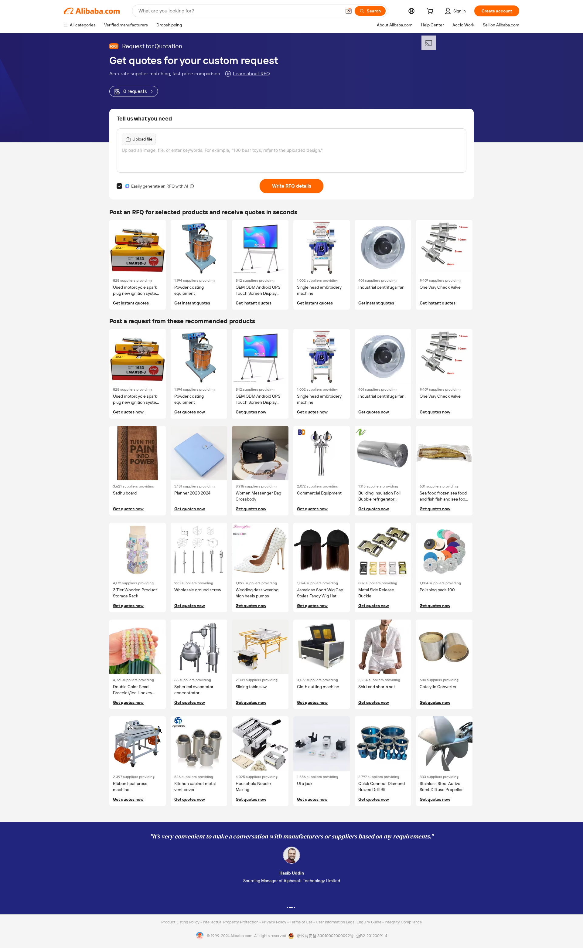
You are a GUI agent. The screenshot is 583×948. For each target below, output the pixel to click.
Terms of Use (301, 922)
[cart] (431, 11)
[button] (348, 11)
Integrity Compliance (403, 922)
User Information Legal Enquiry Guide (348, 922)
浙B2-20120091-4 (371, 935)
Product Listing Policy (180, 922)
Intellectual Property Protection (231, 922)
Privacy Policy (274, 922)
